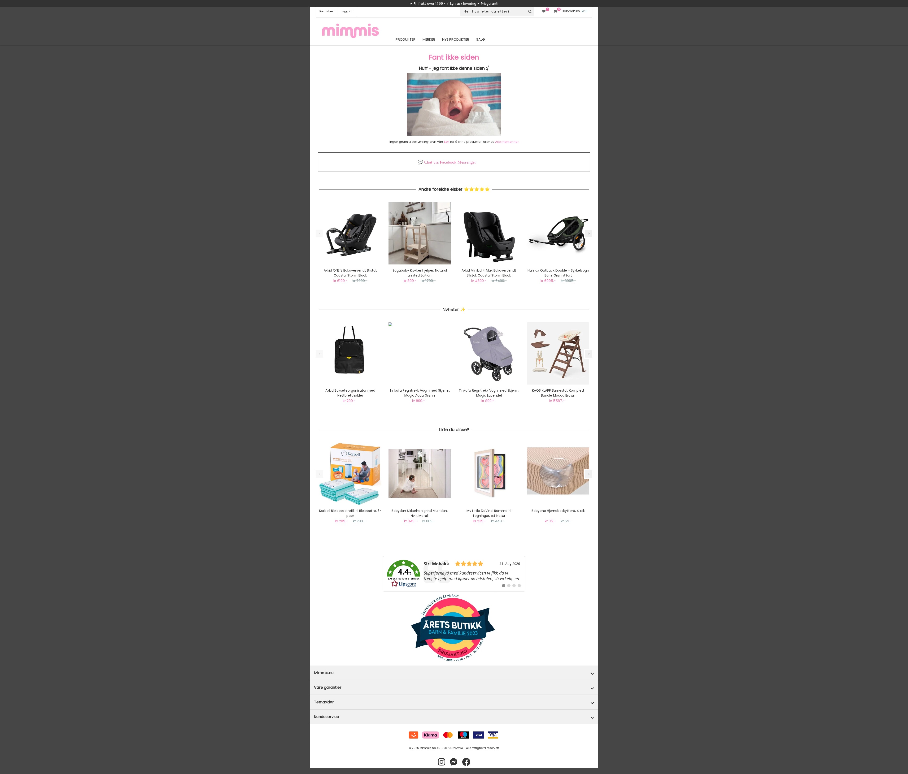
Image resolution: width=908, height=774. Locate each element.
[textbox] (493, 11)
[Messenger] (453, 762)
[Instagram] (441, 762)
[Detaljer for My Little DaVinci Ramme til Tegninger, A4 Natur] (489, 474)
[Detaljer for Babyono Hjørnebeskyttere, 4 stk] (558, 474)
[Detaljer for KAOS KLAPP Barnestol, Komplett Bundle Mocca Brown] (558, 353)
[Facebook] (466, 762)
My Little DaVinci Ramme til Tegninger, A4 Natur (489, 513)
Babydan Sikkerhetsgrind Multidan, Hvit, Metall (420, 513)
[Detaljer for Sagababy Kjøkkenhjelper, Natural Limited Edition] (420, 233)
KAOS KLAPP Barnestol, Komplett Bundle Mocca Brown (558, 393)
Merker (429, 39)
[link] (454, 574)
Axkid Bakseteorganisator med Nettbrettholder (350, 393)
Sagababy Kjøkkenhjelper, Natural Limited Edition (420, 273)
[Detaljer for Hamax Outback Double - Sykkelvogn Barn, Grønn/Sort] (558, 233)
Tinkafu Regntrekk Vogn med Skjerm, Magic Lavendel (489, 393)
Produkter (405, 39)
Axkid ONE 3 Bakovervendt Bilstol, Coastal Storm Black (350, 273)
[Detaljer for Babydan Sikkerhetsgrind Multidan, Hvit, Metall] (420, 474)
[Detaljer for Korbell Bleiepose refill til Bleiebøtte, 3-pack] (350, 474)
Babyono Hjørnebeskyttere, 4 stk (558, 510)
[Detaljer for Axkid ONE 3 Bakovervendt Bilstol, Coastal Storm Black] (350, 233)
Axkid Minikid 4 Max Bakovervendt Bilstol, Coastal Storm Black (489, 273)
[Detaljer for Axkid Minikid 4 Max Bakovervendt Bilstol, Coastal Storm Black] (489, 233)
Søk (447, 141)
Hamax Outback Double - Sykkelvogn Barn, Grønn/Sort (558, 273)
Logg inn (347, 11)
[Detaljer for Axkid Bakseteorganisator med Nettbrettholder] (350, 353)
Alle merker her (507, 141)
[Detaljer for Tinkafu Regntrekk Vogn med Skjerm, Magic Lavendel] (489, 353)
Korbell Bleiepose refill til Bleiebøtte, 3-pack (350, 513)
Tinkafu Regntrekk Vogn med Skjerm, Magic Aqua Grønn (419, 393)
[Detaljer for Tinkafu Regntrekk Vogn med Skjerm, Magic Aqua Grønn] (420, 353)
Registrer (326, 11)
